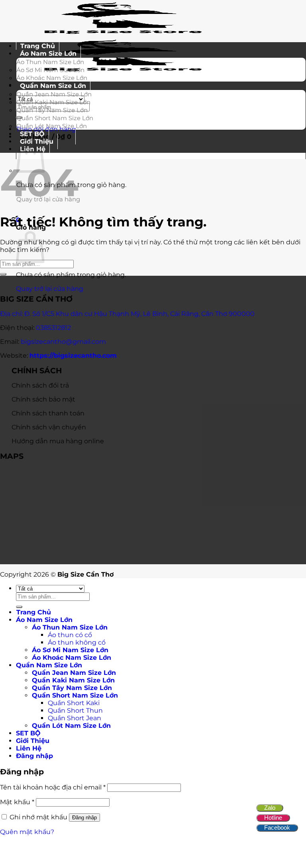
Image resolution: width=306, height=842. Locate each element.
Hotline (273, 817)
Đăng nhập (84, 818)
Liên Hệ (28, 748)
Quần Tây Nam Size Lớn (52, 110)
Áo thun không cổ (77, 642)
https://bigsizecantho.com (73, 355)
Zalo (269, 807)
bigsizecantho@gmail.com (63, 341)
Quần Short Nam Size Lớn (54, 118)
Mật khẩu (17, 802)
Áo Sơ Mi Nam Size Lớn (50, 70)
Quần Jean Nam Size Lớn (54, 94)
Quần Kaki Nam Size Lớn (53, 102)
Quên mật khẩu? (27, 832)
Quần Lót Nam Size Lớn (51, 126)
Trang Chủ (33, 612)
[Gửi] (3, 274)
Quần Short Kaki (74, 703)
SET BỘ (28, 733)
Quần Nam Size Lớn (53, 86)
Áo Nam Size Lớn (48, 53)
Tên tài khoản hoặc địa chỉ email (53, 787)
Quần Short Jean (74, 718)
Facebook (277, 827)
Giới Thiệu (32, 741)
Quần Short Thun (75, 710)
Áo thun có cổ (70, 635)
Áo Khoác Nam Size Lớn (71, 657)
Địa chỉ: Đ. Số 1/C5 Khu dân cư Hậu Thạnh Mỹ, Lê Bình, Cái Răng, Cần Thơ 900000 (127, 314)
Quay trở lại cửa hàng (49, 288)
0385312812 (53, 327)
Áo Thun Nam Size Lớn (50, 62)
